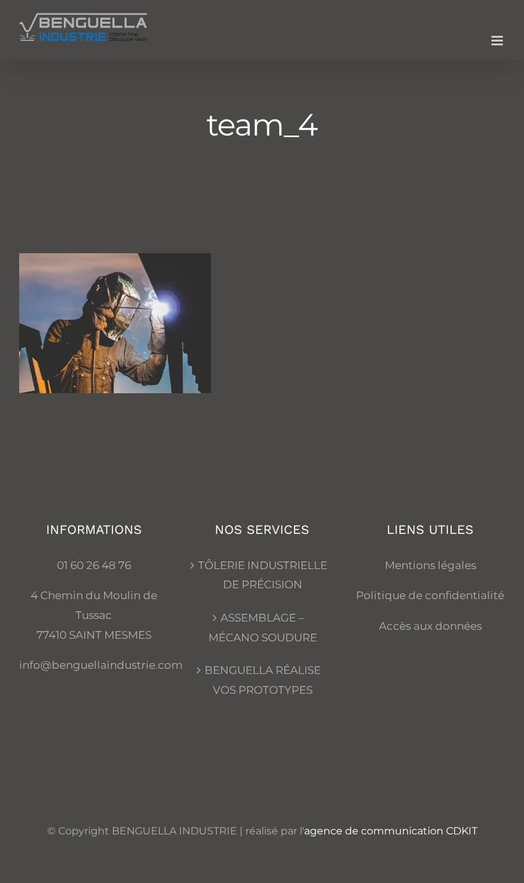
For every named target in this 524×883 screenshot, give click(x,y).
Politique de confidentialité (430, 595)
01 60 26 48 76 (94, 565)
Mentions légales (430, 565)
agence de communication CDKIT (390, 831)
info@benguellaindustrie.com (101, 665)
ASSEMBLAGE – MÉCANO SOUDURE (262, 627)
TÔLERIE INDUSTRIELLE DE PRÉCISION (262, 575)
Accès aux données (430, 626)
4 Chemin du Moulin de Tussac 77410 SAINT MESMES (94, 615)
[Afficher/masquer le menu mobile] (498, 40)
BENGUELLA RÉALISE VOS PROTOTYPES (262, 680)
